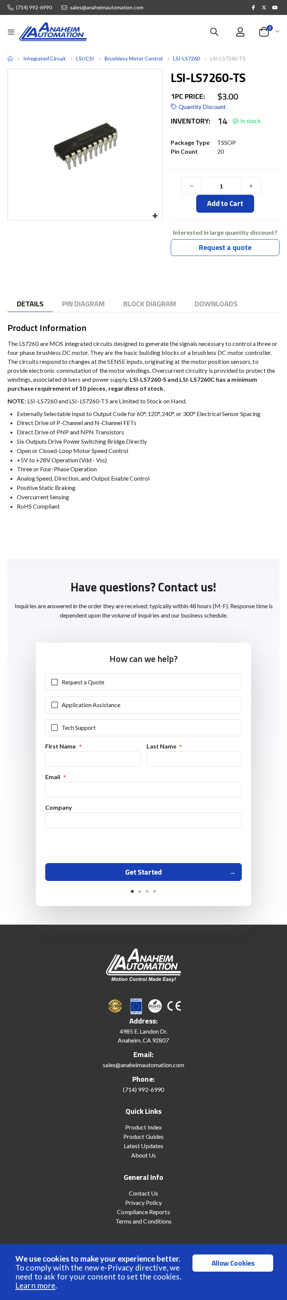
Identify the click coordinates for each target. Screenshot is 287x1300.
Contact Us (143, 1193)
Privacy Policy (143, 1202)
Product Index (143, 1127)
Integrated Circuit (44, 58)
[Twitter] (264, 7)
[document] (144, 1272)
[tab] (30, 304)
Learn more (35, 1285)
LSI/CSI (85, 58)
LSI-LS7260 (186, 58)
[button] (155, 216)
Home (10, 58)
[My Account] (240, 32)
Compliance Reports (143, 1211)
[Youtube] (275, 7)
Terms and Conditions (143, 1221)
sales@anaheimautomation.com (107, 7)
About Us (143, 1155)
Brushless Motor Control (134, 58)
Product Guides (143, 1136)
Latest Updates (143, 1145)
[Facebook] (253, 7)
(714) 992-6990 (34, 7)
